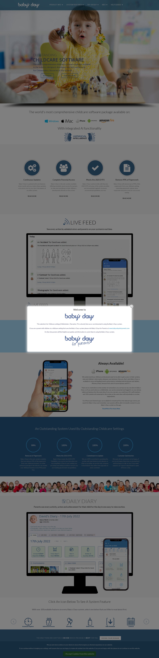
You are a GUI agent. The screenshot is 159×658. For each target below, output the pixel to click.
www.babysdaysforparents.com (119, 328)
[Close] (132, 306)
